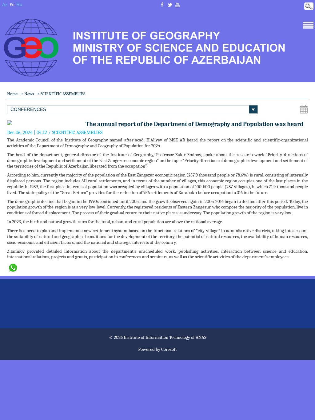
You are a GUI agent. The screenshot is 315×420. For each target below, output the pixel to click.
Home (12, 94)
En (12, 4)
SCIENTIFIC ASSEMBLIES (63, 94)
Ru (19, 4)
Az (5, 4)
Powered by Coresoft (157, 349)
